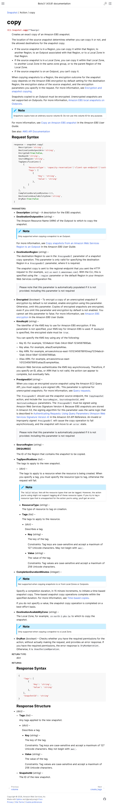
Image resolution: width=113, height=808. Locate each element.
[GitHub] (104, 799)
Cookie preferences (33, 802)
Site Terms (19, 802)
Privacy (10, 802)
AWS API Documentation (36, 131)
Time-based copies (78, 597)
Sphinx (19, 799)
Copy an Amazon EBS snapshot (59, 122)
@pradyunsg (31, 799)
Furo (40, 799)
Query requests (81, 390)
